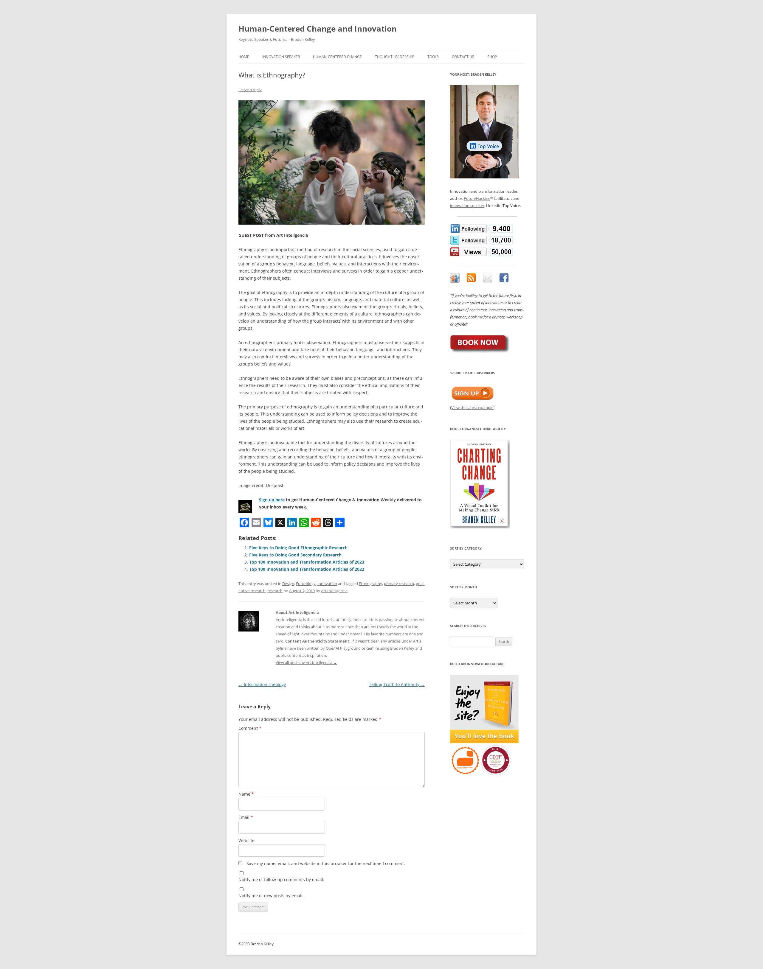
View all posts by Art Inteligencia (306, 662)
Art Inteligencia (334, 590)
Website (246, 840)
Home (243, 56)
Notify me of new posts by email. (271, 895)
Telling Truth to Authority (397, 684)
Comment (249, 728)
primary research (399, 583)
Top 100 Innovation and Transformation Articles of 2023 (306, 562)
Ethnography (370, 583)
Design (288, 583)
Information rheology (262, 684)
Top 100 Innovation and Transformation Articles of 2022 (306, 569)
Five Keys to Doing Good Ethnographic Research (298, 547)
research (275, 590)
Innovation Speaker (281, 56)
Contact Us (463, 56)
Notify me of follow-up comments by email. (281, 879)
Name (246, 794)
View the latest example (472, 407)
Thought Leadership (394, 56)
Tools (433, 56)
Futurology (306, 583)
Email (245, 817)
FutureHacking (477, 198)
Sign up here (272, 500)
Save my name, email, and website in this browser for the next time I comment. (325, 863)
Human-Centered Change (337, 56)
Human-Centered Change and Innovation (317, 28)
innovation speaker (467, 205)
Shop (492, 56)
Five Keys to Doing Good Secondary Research (295, 555)
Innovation (327, 583)
